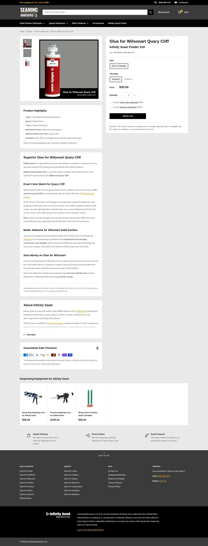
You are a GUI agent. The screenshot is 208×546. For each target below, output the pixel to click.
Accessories (98, 23)
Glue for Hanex (26, 491)
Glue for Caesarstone (73, 487)
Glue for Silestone (71, 494)
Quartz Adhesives (57, 23)
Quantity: (114, 95)
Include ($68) (128, 102)
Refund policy (26, 498)
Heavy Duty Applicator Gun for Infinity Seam (33, 413)
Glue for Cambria (71, 475)
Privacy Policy (114, 487)
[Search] (150, 12)
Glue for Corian (26, 471)
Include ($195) (127, 107)
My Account (163, 12)
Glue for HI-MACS (27, 475)
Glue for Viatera (70, 479)
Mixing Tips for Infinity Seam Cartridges (87, 413)
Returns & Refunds (116, 479)
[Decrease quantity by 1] (121, 95)
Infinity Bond (81, 311)
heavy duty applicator (129, 102)
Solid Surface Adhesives (31, 23)
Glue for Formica (27, 487)
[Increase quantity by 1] (134, 95)
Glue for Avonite (26, 483)
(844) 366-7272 (162, 2)
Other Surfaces (79, 23)
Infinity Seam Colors (117, 23)
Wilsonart (27, 239)
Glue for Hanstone (72, 491)
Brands (29, 31)
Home (22, 31)
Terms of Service (27, 494)
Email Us (162, 481)
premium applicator (128, 107)
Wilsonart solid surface (52, 130)
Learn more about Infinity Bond (90, 530)
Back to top (104, 456)
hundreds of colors (55, 323)
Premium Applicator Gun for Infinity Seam (60, 413)
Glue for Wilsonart (41, 31)
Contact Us (183, 2)
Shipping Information (117, 475)
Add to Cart (128, 116)
